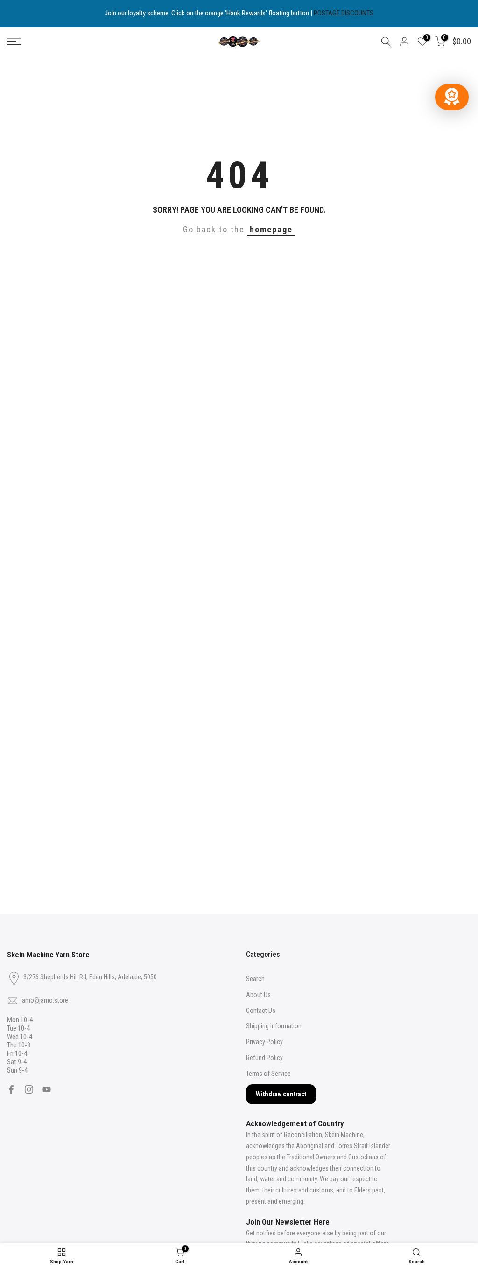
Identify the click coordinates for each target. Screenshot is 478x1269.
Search (255, 979)
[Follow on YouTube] (46, 1089)
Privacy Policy (264, 1042)
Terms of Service (268, 1073)
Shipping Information (274, 1026)
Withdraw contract (281, 1094)
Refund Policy (264, 1057)
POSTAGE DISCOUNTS (343, 13)
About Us (258, 994)
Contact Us (260, 1010)
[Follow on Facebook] (11, 1089)
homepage (271, 229)
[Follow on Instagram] (29, 1089)
